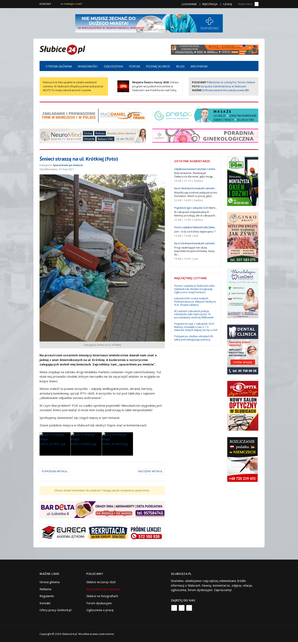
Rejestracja (210, 4)
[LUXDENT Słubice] (242, 293)
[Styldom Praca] (242, 180)
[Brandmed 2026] (149, 23)
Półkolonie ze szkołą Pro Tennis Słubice (231, 82)
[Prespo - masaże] (205, 115)
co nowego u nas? (71, 3)
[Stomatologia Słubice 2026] (214, 49)
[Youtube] (189, 608)
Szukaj (227, 4)
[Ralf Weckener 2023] (242, 459)
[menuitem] (59, 66)
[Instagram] (181, 608)
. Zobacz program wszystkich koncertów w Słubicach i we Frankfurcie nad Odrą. (155, 86)
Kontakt (45, 4)
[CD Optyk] (242, 405)
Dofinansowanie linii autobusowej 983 (225, 90)
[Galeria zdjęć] (55, 444)
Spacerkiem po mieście (68, 165)
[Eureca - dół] (102, 532)
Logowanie (189, 4)
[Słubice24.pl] (62, 49)
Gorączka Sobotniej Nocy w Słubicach (223, 86)
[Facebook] (174, 608)
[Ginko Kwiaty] (242, 237)
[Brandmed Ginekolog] (205, 135)
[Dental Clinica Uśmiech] (242, 349)
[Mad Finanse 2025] (93, 115)
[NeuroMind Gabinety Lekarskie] (93, 135)
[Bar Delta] (102, 509)
